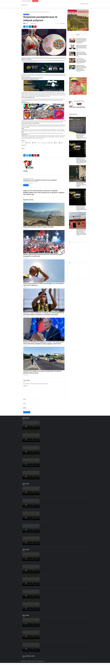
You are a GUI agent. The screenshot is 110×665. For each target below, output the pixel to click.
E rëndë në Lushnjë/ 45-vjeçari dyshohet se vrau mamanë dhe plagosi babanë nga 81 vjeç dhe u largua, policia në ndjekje (81, 232)
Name (24, 399)
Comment (25, 385)
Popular (78, 34)
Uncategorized (26, 14)
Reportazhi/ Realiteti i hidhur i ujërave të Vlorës (38, 227)
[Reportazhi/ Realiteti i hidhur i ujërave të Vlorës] (44, 214)
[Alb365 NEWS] (24, 5)
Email (24, 403)
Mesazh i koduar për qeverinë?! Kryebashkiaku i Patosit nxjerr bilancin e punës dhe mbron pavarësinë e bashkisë (81, 68)
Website (24, 407)
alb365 (26, 23)
